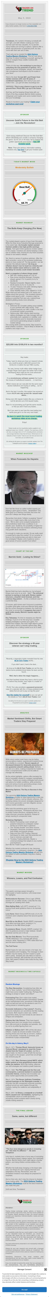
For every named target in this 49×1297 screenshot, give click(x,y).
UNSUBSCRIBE (32, 26)
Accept (25, 1290)
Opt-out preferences (18, 1294)
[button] (45, 1269)
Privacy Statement (31, 1294)
